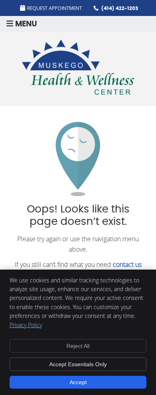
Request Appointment (54, 8)
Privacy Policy (26, 325)
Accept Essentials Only (78, 364)
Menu (26, 24)
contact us (127, 264)
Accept (78, 382)
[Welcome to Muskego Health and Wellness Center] (78, 92)
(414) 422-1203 (119, 8)
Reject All (78, 346)
